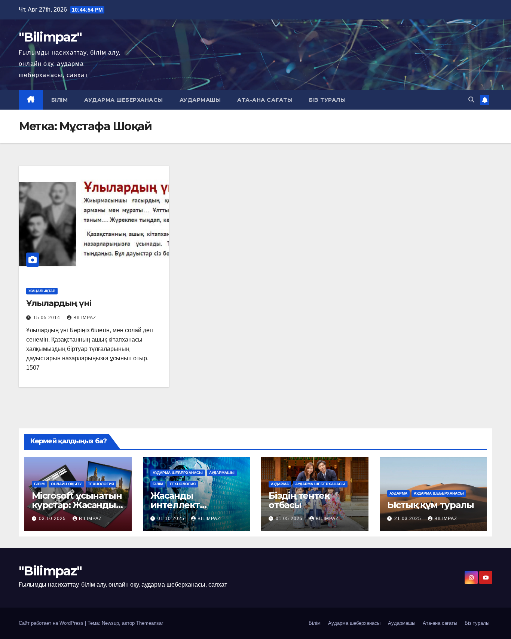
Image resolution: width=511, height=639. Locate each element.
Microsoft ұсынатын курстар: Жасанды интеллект (77, 505)
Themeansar (149, 623)
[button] (471, 100)
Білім (59, 100)
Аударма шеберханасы (123, 100)
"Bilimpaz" (50, 37)
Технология (101, 484)
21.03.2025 (408, 518)
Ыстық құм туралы (430, 504)
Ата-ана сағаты (265, 100)
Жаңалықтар (41, 291)
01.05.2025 (290, 518)
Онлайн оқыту (66, 484)
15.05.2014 (47, 317)
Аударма (280, 484)
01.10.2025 (171, 518)
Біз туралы (327, 100)
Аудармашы (200, 100)
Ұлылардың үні (58, 303)
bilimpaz (84, 317)
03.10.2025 (53, 518)
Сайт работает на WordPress (52, 623)
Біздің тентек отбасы (299, 500)
